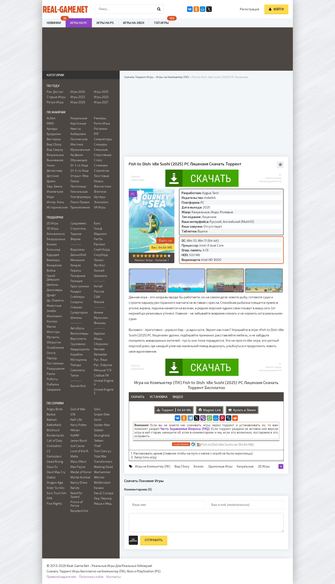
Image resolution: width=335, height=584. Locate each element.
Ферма (75, 239)
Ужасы (98, 181)
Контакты (113, 577)
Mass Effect (78, 461)
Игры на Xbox (133, 23)
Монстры (53, 332)
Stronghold (102, 435)
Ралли (51, 374)
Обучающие (78, 160)
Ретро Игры (55, 102)
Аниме (98, 312)
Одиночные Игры (220, 466)
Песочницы (78, 186)
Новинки (54, 23)
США (97, 296)
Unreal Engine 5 (103, 391)
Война (51, 270)
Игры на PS (105, 23)
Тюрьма (75, 234)
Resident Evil (79, 511)
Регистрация (249, 9)
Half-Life (76, 419)
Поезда (75, 365)
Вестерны (54, 139)
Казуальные (245, 466)
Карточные (78, 123)
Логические (79, 139)
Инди (50, 197)
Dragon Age (55, 482)
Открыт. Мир (79, 176)
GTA (72, 414)
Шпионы (76, 317)
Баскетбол (78, 386)
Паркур (52, 358)
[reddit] (235, 418)
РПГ (96, 134)
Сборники (101, 344)
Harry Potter (78, 425)
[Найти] (159, 9)
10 (169, 256)
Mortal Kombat (80, 477)
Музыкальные (80, 149)
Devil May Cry (56, 472)
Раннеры (100, 118)
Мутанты (53, 337)
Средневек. (78, 223)
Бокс (97, 223)
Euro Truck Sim (56, 493)
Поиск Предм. (80, 202)
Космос (52, 321)
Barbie (51, 414)
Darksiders (54, 456)
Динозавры (54, 290)
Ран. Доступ (55, 91)
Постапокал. (55, 363)
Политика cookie (91, 577)
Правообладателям (61, 577)
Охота (51, 353)
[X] (196, 418)
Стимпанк (101, 165)
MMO (50, 123)
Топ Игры (161, 23)
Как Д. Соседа (103, 493)
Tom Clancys (102, 451)
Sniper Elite (102, 414)
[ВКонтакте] (177, 418)
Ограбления (55, 347)
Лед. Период (103, 498)
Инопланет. (55, 316)
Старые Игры (56, 97)
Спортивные (102, 155)
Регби (98, 239)
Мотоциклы (78, 359)
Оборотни (54, 342)
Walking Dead (103, 467)
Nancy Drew (78, 482)
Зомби (51, 311)
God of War (77, 409)
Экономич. (101, 202)
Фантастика (102, 186)
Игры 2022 (77, 97)
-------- (75, 244)
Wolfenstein (102, 482)
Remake (99, 349)
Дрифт (51, 295)
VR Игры (100, 207)
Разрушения (55, 368)
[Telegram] (190, 418)
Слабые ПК (101, 375)
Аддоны (99, 333)
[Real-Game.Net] (65, 9)
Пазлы (74, 181)
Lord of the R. (79, 451)
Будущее (53, 255)
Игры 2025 (101, 91)
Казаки (99, 488)
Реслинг (100, 244)
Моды (98, 338)
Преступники (79, 286)
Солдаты (76, 302)
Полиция (76, 281)
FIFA (49, 498)
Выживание (55, 160)
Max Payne (77, 467)
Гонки (51, 165)
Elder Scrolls (55, 488)
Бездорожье (56, 239)
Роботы (52, 379)
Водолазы (77, 249)
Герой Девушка (53, 277)
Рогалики (100, 128)
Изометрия (55, 191)
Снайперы (77, 296)
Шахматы (100, 276)
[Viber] (203, 418)
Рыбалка (53, 384)
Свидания (53, 389)
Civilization (54, 446)
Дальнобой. (78, 255)
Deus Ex (52, 467)
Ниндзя (75, 265)
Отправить (154, 540)
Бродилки (54, 134)
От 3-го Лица (79, 170)
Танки (74, 375)
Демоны (52, 284)
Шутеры (99, 197)
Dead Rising (55, 461)
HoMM (74, 435)
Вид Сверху (55, 149)
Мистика (76, 144)
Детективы (54, 170)
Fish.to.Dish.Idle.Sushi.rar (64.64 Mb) (227, 444)
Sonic (98, 419)
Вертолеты (78, 338)
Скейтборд (102, 249)
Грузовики (77, 344)
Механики (77, 260)
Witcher (99, 477)
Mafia (74, 456)
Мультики (101, 317)
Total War (100, 456)
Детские (53, 176)
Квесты (75, 128)
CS (48, 451)
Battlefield (54, 425)
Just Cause (77, 446)
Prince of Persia (76, 503)
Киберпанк (78, 134)
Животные (54, 305)
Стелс (98, 160)
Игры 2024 (77, 91)
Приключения (80, 207)
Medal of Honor (81, 472)
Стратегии (101, 170)
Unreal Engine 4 (103, 382)
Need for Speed (76, 494)
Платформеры (80, 197)
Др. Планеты (55, 300)
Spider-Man (102, 425)
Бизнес (199, 466)
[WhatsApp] (209, 418)
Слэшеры (100, 144)
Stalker (98, 430)
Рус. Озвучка (103, 365)
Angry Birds (55, 409)
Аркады (52, 128)
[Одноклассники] (184, 418)
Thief (97, 446)
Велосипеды (79, 333)
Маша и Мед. (103, 503)
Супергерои (79, 312)
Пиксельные (79, 191)
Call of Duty (54, 440)
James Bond (78, 440)
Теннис (99, 260)
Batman (52, 419)
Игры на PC (78, 23)
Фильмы (100, 323)
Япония (99, 302)
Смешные (101, 149)
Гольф (98, 228)
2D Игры (264, 466)
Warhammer (102, 472)
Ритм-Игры (102, 123)
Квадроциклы (80, 349)
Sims (97, 409)
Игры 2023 (101, 97)
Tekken (98, 440)
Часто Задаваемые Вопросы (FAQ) (185, 429)
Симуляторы (103, 139)
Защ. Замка (54, 186)
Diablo (51, 477)
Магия (51, 326)
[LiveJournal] (228, 418)
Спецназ (76, 307)
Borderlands (55, 435)
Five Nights (54, 503)
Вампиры (53, 260)
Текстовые (101, 176)
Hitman (75, 430)
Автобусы (77, 328)
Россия (99, 291)
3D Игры (52, 228)
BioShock (53, 430)
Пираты (75, 270)
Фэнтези (100, 191)
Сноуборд (101, 255)
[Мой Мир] (216, 418)
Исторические (57, 207)
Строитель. (78, 228)
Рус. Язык (100, 359)
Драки (51, 181)
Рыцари (75, 291)
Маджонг (100, 234)
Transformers (103, 461)
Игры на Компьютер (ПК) (152, 466)
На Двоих (76, 155)
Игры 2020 (77, 102)
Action (51, 118)
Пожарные (77, 276)
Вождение (54, 265)
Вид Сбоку (182, 466)
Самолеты (77, 370)
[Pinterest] (222, 418)
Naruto (75, 488)
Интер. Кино (55, 202)
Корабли (76, 354)
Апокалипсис (56, 234)
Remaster (100, 354)
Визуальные (55, 155)
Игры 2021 (101, 102)
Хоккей (99, 270)
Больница (53, 249)
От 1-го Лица (79, 165)
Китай (98, 286)
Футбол (99, 265)
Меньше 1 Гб (102, 370)
